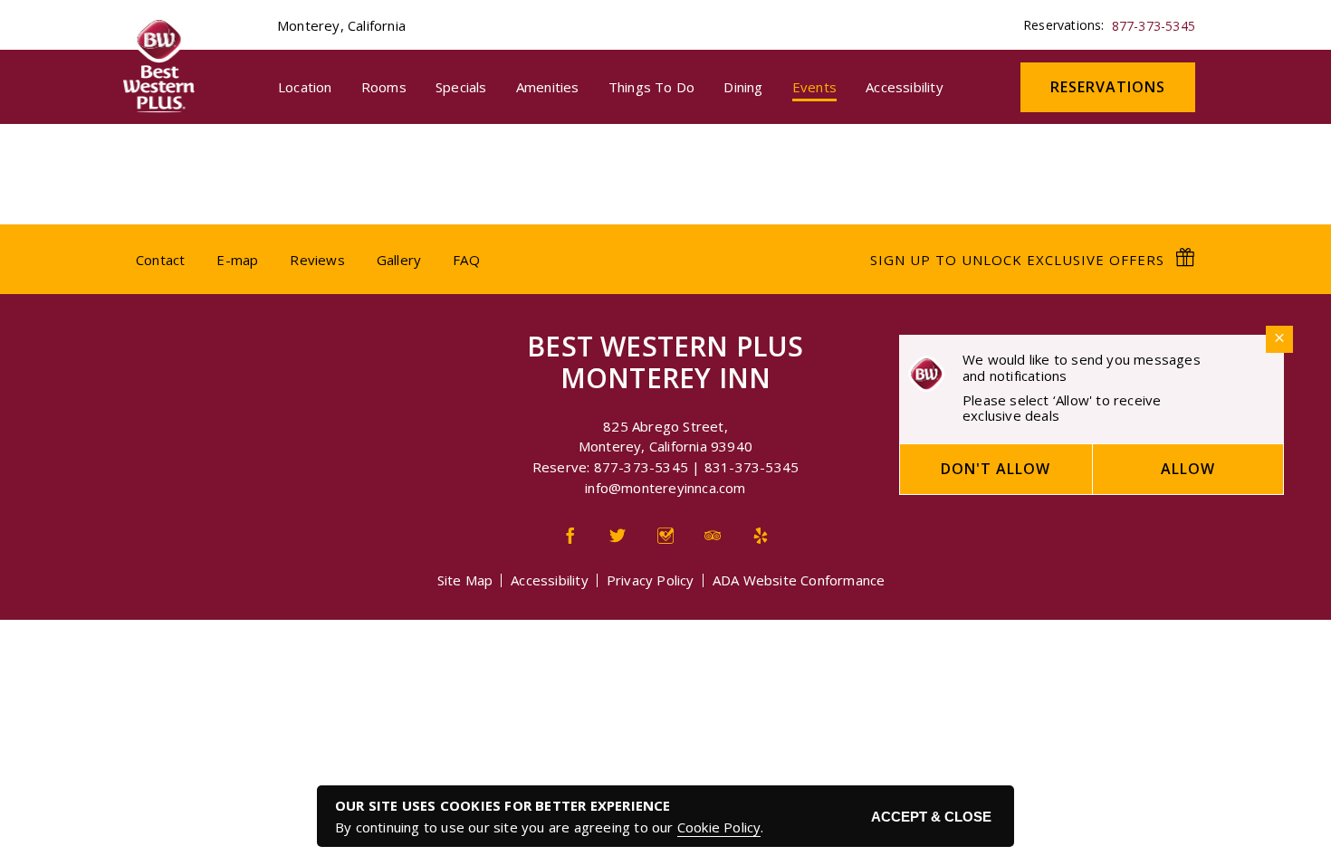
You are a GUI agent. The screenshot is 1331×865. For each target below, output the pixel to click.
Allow (1188, 469)
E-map (237, 260)
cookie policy (719, 827)
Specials (461, 87)
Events (814, 87)
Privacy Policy (650, 580)
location (305, 87)
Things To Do (651, 87)
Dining (742, 87)
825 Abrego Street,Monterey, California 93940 (665, 436)
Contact (160, 260)
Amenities (547, 87)
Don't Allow (995, 469)
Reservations (1122, 86)
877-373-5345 (1153, 25)
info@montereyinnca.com (665, 488)
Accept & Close (931, 816)
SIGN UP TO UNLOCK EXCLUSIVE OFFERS (1019, 260)
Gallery (399, 260)
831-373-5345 (751, 467)
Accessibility (904, 87)
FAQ (466, 260)
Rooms (384, 87)
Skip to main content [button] (74, 14)
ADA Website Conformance (799, 580)
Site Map (465, 580)
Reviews (317, 260)
